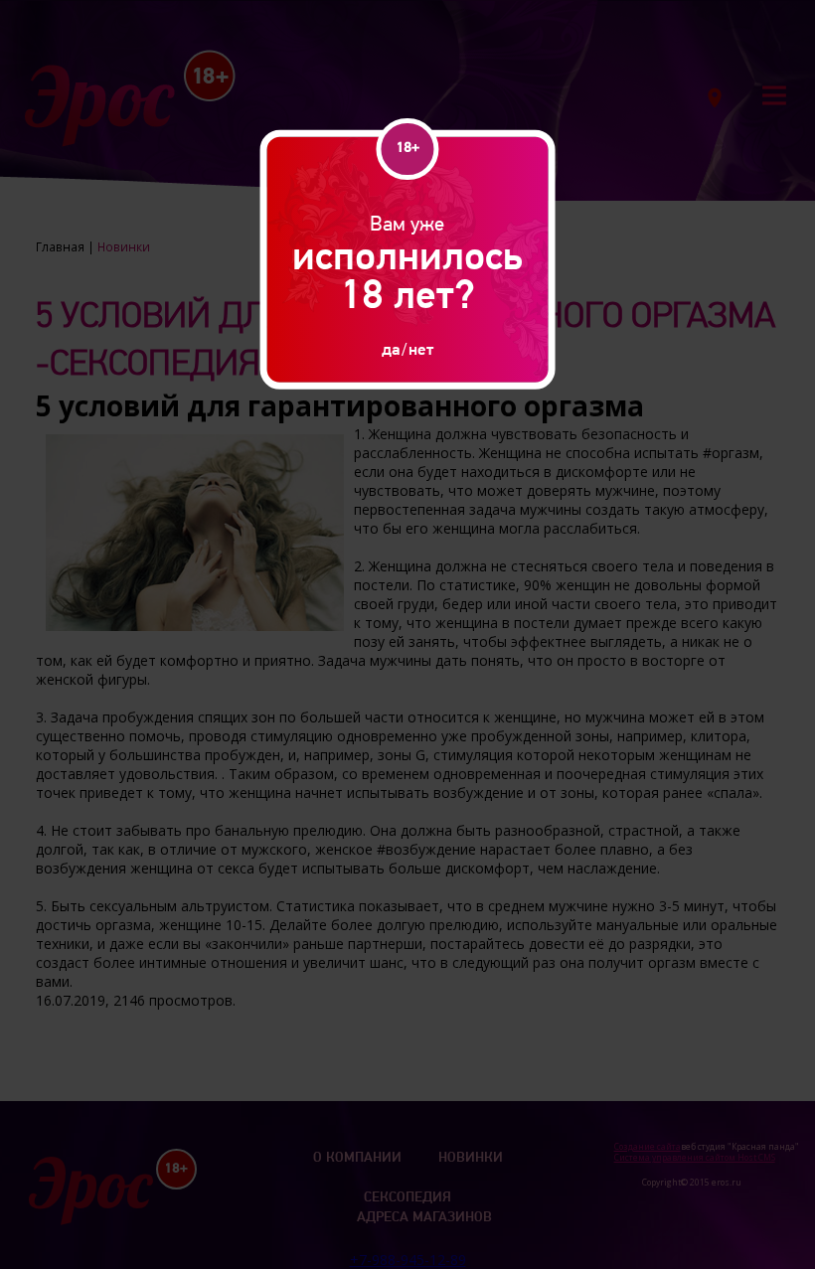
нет (420, 348)
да (391, 348)
